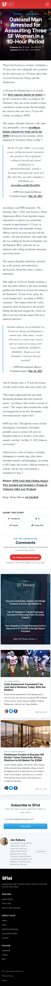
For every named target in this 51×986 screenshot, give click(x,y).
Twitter (5, 955)
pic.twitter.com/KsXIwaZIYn (25, 185)
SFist (7, 878)
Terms (4, 980)
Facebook (6, 950)
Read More (41, 851)
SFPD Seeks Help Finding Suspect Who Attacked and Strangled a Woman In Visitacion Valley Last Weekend (25, 485)
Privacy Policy (7, 976)
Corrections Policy (9, 933)
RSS (3, 959)
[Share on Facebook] (15, 711)
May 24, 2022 (35, 196)
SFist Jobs (6, 903)
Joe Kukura (31, 14)
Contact (5, 938)
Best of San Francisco (11, 908)
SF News (18, 14)
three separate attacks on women (25, 94)
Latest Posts (7, 899)
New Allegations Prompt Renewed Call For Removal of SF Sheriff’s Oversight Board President (25, 628)
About (4, 920)
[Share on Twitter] (11, 711)
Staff (4, 925)
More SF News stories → (25, 639)
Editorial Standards (10, 929)
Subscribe (25, 826)
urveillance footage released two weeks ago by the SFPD (22, 132)
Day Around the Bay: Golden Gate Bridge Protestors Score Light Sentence (25, 602)
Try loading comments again (25, 557)
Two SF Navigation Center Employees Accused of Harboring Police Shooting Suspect (25, 615)
